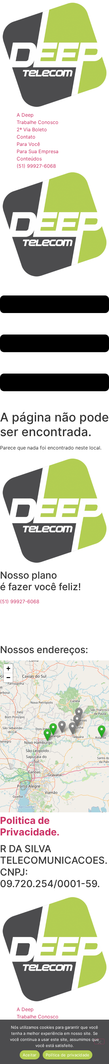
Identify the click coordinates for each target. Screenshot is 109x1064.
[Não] (99, 1041)
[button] (101, 731)
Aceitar (30, 1054)
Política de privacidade (68, 1054)
